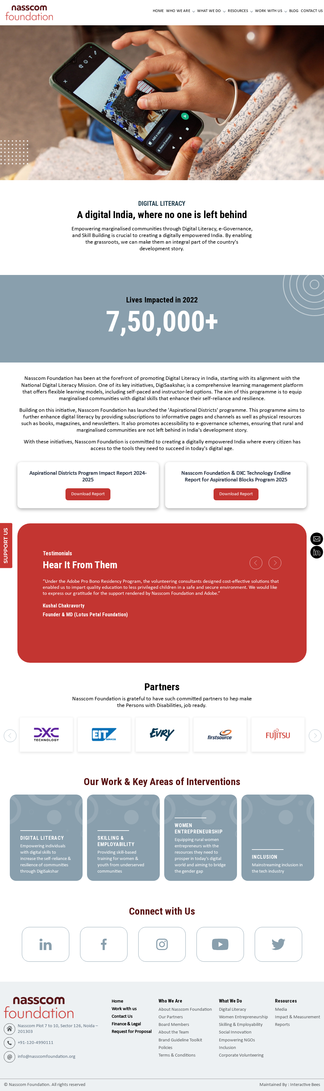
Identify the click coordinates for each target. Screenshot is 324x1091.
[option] (162, 599)
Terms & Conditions (177, 1055)
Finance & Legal (126, 1024)
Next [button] (275, 563)
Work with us (268, 11)
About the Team (174, 1032)
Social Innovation (235, 1032)
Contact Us (312, 11)
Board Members (174, 1024)
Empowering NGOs (237, 1040)
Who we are (178, 11)
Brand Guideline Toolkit (180, 1040)
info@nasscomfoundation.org (46, 1056)
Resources (238, 11)
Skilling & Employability (241, 1024)
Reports (282, 1024)
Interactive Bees (305, 1084)
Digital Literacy (232, 1009)
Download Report (88, 494)
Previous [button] (256, 563)
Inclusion (227, 1047)
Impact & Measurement (297, 1017)
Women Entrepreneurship (243, 1017)
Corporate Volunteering (241, 1055)
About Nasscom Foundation (185, 1009)
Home (158, 11)
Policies (165, 1047)
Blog (294, 11)
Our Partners (171, 1017)
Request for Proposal (132, 1031)
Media (281, 1009)
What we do (209, 11)
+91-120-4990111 (35, 1042)
